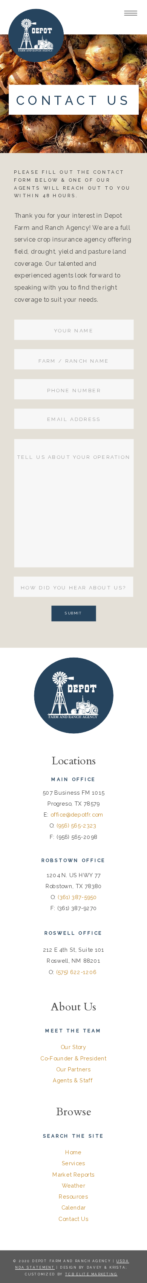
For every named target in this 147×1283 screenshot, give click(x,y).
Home (73, 1152)
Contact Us (73, 1219)
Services (73, 1163)
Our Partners (73, 1069)
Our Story (74, 1047)
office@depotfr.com (77, 815)
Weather (73, 1186)
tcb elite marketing (91, 1274)
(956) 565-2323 (77, 826)
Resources (73, 1197)
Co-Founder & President (73, 1058)
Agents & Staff (72, 1080)
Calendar (73, 1208)
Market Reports (73, 1174)
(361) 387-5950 (77, 897)
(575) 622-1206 (77, 972)
